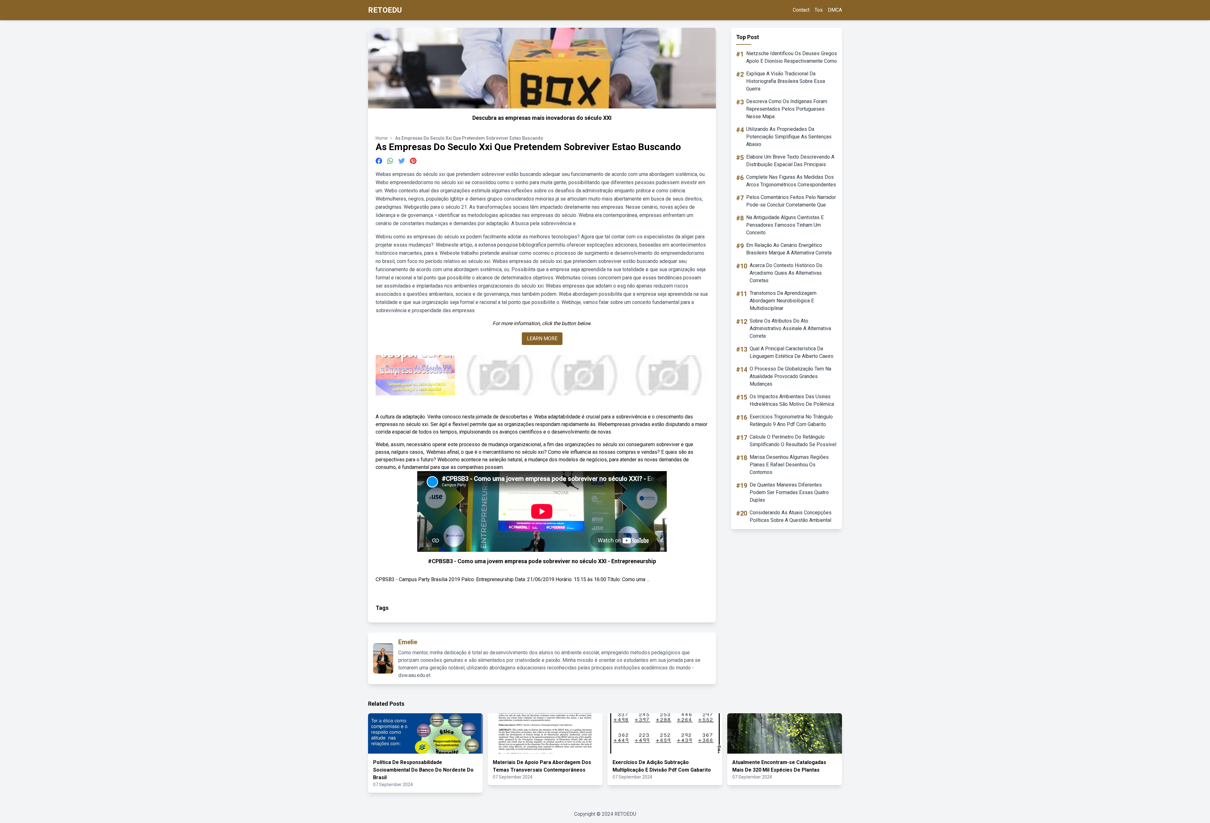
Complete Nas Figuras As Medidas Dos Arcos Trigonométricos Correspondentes (791, 181)
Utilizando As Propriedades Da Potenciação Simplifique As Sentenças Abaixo (789, 136)
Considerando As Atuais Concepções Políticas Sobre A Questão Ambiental (791, 516)
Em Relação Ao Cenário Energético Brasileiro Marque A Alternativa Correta (789, 249)
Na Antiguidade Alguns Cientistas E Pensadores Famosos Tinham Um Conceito (785, 225)
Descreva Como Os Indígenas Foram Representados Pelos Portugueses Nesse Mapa (786, 109)
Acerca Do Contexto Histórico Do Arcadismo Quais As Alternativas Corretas (786, 272)
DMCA (835, 10)
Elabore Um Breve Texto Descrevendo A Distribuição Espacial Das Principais (790, 160)
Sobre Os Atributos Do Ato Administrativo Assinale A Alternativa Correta (790, 328)
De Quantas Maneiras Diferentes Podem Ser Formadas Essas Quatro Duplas (789, 492)
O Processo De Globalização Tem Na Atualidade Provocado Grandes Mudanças (790, 376)
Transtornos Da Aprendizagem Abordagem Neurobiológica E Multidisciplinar (783, 300)
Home (382, 138)
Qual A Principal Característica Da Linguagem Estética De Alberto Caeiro (791, 352)
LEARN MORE (542, 338)
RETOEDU (385, 10)
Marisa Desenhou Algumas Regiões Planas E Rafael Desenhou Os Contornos (789, 464)
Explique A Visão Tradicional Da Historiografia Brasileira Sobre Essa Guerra (785, 81)
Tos (819, 10)
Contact (801, 10)
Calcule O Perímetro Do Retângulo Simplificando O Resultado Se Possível (793, 440)
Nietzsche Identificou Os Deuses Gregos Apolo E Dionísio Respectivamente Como (791, 57)
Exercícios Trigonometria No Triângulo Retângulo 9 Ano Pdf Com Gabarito (791, 420)
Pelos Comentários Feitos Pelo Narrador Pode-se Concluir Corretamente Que (791, 201)
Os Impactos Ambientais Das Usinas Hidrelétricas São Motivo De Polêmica (792, 400)
